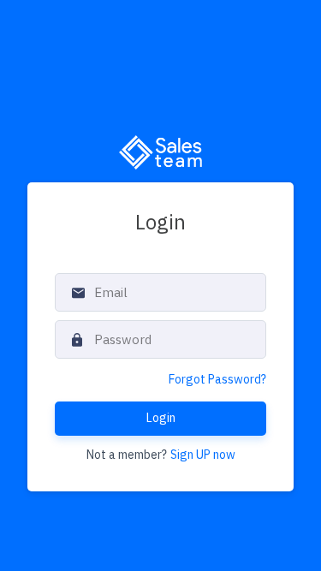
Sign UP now (202, 454)
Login (160, 417)
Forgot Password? (217, 379)
